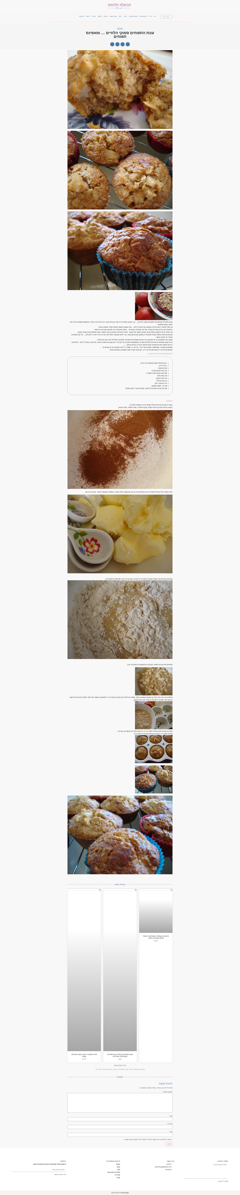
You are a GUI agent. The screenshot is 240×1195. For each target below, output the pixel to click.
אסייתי (94, 16)
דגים (120, 16)
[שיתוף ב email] (122, 44)
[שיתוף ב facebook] (128, 44)
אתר (170, 1132)
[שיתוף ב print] (117, 44)
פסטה (100, 16)
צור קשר (81, 16)
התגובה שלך (167, 1092)
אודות (118, 1178)
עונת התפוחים (123, 1069)
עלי (151, 16)
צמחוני (118, 1164)
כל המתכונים (143, 16)
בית (155, 16)
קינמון (115, 1069)
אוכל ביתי (117, 1175)
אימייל (169, 1124)
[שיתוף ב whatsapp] (112, 44)
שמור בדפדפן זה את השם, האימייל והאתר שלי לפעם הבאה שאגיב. (147, 1139)
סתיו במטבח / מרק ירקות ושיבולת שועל (84, 1055)
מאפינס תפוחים (139, 1069)
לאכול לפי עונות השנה (113, 1172)
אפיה (118, 1169)
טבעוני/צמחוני (133, 16)
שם (170, 1116)
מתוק (87, 16)
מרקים (106, 16)
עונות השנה (113, 16)
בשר (125, 16)
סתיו (130, 1069)
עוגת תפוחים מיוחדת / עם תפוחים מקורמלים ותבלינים (120, 1055)
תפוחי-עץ (98, 1069)
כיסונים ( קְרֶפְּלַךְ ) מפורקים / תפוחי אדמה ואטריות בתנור (156, 937)
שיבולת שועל (107, 1069)
